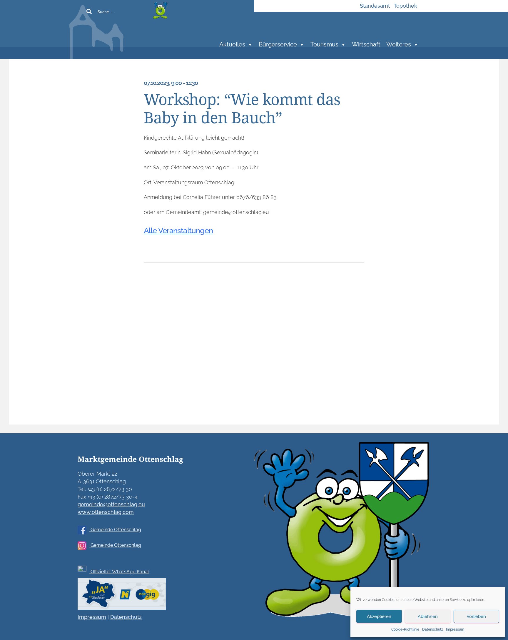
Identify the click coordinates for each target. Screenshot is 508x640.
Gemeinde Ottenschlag (115, 529)
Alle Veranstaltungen (178, 230)
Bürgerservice (278, 44)
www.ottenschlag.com (106, 512)
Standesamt (375, 6)
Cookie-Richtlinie (405, 629)
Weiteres (398, 44)
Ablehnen (428, 616)
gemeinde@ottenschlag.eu (111, 504)
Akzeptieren (379, 616)
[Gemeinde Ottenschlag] (140, 35)
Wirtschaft (366, 44)
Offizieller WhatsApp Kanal (119, 571)
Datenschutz (432, 629)
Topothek (405, 6)
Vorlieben (476, 616)
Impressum (455, 629)
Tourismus (324, 44)
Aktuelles (232, 44)
